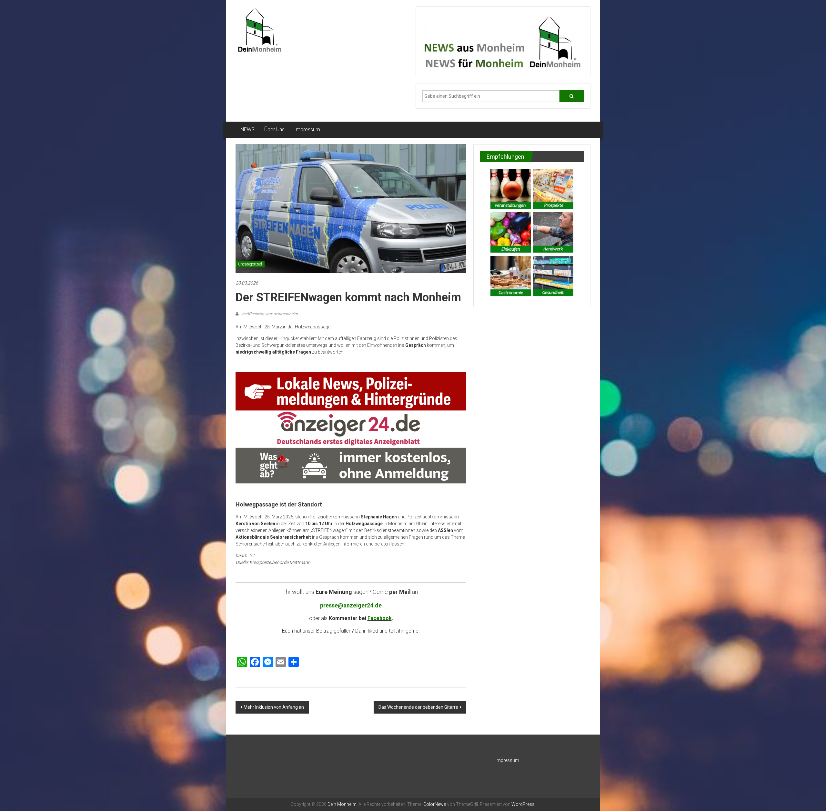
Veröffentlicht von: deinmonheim (269, 314)
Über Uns (274, 129)
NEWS (247, 129)
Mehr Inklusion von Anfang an (274, 707)
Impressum (307, 129)
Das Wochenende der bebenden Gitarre (418, 707)
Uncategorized (250, 264)
